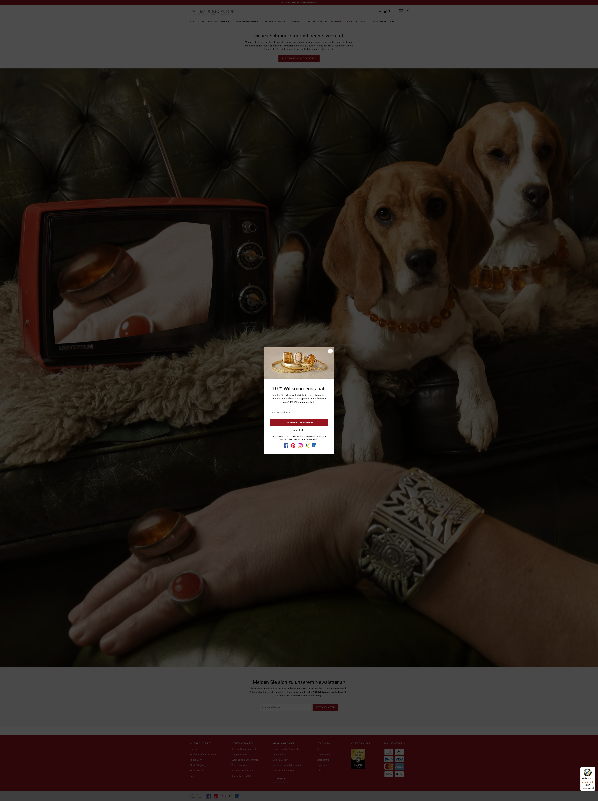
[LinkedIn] (314, 445)
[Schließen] (330, 351)
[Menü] (593, 769)
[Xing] (307, 445)
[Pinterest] (293, 445)
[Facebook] (286, 445)
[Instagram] (300, 445)
